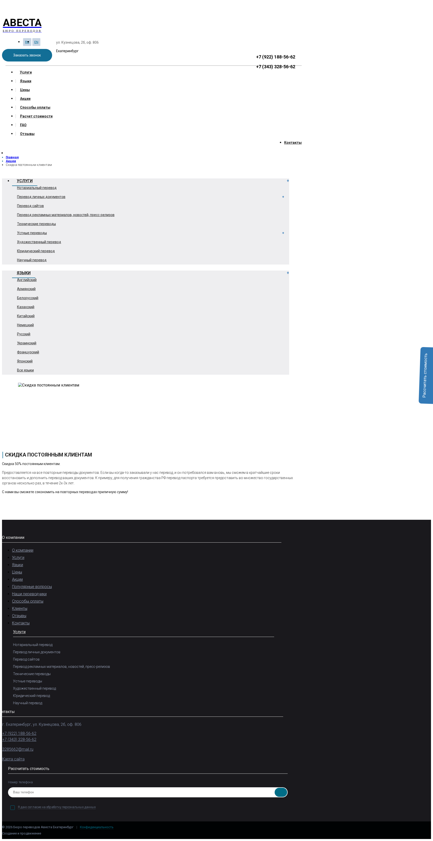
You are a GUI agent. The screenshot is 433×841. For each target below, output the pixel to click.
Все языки (25, 370)
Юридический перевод (36, 251)
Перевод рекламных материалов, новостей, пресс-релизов (66, 215)
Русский (23, 334)
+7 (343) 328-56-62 (275, 66)
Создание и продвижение (22, 833)
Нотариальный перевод (37, 188)
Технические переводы (36, 224)
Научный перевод (32, 260)
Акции (25, 99)
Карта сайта (13, 759)
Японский (25, 361)
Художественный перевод (39, 242)
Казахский (25, 307)
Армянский (26, 289)
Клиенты (19, 608)
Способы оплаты (35, 107)
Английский (27, 280)
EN (36, 42)
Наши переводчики (29, 594)
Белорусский (27, 298)
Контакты (293, 143)
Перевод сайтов (30, 206)
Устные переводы (32, 233)
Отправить (281, 792)
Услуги (26, 72)
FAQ (23, 125)
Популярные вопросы (32, 586)
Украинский (26, 343)
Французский (28, 352)
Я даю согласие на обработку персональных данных (57, 807)
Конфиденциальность (97, 827)
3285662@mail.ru (17, 749)
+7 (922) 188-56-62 (275, 56)
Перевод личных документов (41, 197)
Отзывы (27, 134)
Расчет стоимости (36, 116)
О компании (22, 550)
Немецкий (25, 325)
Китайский (26, 316)
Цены (25, 90)
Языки (25, 81)
